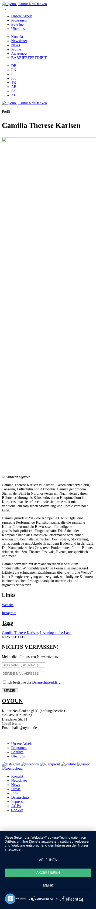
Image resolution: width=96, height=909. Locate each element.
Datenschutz (20, 797)
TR (13, 82)
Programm (19, 20)
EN (13, 70)
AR (14, 87)
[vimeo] (83, 764)
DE (13, 66)
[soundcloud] (12, 768)
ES (13, 74)
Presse (16, 789)
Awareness (19, 53)
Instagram (9, 613)
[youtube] (69, 764)
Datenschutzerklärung (48, 682)
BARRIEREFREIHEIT (29, 58)
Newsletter (19, 41)
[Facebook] (30, 764)
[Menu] (4, 9)
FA (13, 91)
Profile (16, 49)
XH (14, 95)
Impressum (19, 802)
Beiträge (17, 24)
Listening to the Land (56, 633)
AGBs (16, 806)
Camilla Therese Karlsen (20, 633)
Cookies (17, 810)
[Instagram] (11, 764)
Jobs (14, 793)
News (15, 45)
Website (8, 605)
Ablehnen (48, 860)
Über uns (18, 29)
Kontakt (17, 37)
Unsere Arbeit (21, 16)
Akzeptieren (48, 872)
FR (13, 78)
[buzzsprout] (50, 764)
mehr (48, 885)
